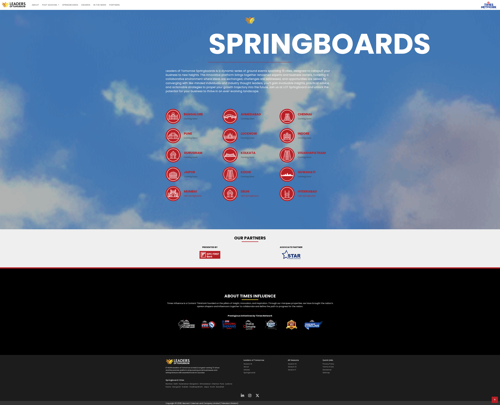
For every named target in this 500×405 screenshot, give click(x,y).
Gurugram (176, 387)
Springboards (70, 4)
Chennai (215, 384)
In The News (99, 4)
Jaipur (206, 387)
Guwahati (220, 387)
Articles (247, 370)
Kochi (212, 387)
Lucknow (228, 384)
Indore (168, 387)
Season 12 (292, 367)
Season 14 (248, 364)
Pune (222, 384)
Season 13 (292, 364)
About (35, 4)
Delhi (176, 384)
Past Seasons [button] (50, 4)
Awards (85, 4)
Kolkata (185, 387)
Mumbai (169, 384)
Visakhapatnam (196, 387)
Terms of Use (328, 367)
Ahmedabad (205, 384)
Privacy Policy (328, 364)
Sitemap (326, 372)
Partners (114, 4)
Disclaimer (327, 370)
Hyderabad (184, 384)
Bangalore (194, 384)
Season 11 (292, 370)
